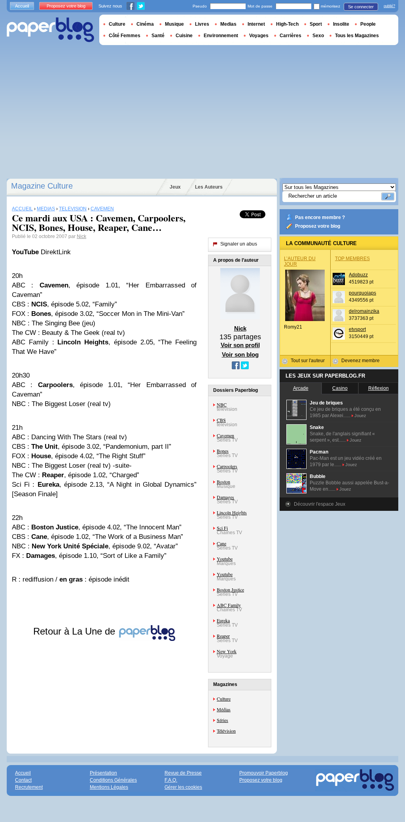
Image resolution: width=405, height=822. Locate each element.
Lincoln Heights (232, 512)
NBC (222, 404)
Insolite (341, 24)
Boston (223, 481)
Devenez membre (360, 360)
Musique (174, 24)
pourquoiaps (362, 293)
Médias (224, 709)
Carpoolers (227, 466)
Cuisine (184, 35)
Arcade (300, 388)
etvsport (357, 329)
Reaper (223, 636)
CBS (221, 420)
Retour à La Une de (75, 631)
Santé (158, 35)
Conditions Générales (113, 780)
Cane (221, 543)
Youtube (225, 559)
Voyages (259, 35)
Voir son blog (240, 354)
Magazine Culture (42, 185)
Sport (316, 24)
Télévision (226, 731)
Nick (81, 236)
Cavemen (225, 435)
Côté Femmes (124, 35)
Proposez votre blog (317, 226)
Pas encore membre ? (320, 217)
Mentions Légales (109, 787)
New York (227, 651)
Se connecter (361, 6)
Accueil (22, 6)
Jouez (360, 415)
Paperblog (50, 29)
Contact (23, 780)
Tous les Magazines (357, 35)
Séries (222, 720)
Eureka (223, 620)
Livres (202, 24)
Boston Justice (230, 589)
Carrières (290, 35)
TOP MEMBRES (352, 258)
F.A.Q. (171, 780)
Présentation (103, 773)
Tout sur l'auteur (308, 360)
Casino (340, 388)
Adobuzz (358, 275)
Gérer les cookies (183, 787)
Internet (256, 24)
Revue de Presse (183, 773)
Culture (224, 698)
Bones (223, 451)
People (368, 24)
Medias (228, 24)
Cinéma (145, 24)
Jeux (175, 187)
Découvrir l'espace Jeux (319, 504)
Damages (225, 497)
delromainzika (364, 311)
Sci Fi (222, 528)
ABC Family (229, 605)
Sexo (318, 35)
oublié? (389, 6)
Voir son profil (240, 345)
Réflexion (378, 388)
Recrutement (29, 787)
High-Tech (287, 24)
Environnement (221, 35)
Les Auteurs (209, 187)
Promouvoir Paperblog (263, 773)
